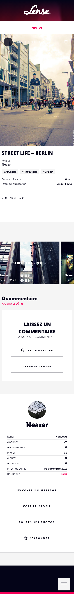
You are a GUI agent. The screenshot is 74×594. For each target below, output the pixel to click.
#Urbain (48, 171)
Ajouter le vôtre (12, 303)
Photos (37, 27)
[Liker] (66, 42)
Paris (64, 473)
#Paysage (10, 171)
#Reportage (30, 171)
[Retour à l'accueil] (37, 10)
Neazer (7, 164)
